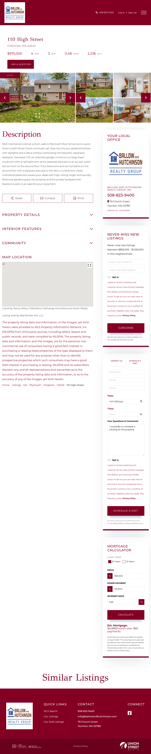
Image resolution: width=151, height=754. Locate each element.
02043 (60, 385)
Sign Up (132, 12)
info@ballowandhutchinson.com (97, 716)
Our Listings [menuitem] (51, 716)
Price (110, 570)
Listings (16, 385)
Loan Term (114, 557)
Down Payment (116, 583)
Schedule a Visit (135, 362)
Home (6, 385)
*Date (110, 395)
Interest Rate (115, 596)
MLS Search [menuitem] (51, 711)
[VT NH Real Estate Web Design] (129, 746)
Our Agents (124, 210)
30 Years (116, 561)
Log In (121, 12)
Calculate (126, 614)
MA (25, 385)
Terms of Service (133, 523)
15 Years (130, 561)
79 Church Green (89, 724)
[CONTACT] (20, 64)
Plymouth (35, 385)
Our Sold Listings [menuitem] (54, 722)
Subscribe (126, 328)
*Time (110, 408)
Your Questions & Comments (122, 421)
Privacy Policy (129, 316)
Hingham (49, 385)
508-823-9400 (106, 12)
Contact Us (112, 210)
